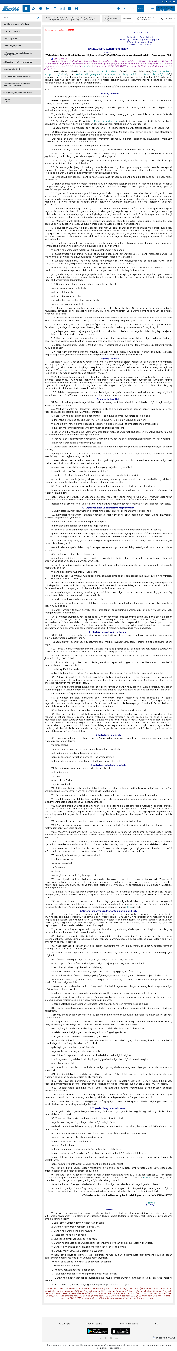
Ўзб (133, 8)
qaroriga (87, 66)
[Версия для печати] (76, 8)
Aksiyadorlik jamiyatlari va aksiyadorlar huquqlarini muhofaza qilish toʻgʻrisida (122, 74)
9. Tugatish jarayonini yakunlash (17, 93)
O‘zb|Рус (150, 8)
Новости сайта (94, 1323)
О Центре (64, 1323)
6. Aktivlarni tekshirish (13, 69)
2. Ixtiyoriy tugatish (11, 38)
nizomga (148, 1177)
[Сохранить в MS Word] (69, 8)
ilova (129, 907)
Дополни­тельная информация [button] (146, 18)
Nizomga (150, 1203)
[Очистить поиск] (38, 18)
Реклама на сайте (128, 1323)
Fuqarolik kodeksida (105, 121)
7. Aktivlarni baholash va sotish (17, 76)
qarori (67, 370)
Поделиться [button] (169, 19)
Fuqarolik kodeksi (107, 71)
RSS (156, 1323)
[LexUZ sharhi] (47, 8)
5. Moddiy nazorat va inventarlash (18, 62)
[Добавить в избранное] (33, 8)
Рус (126, 8)
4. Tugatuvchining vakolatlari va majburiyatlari (17, 54)
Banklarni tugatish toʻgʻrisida (16, 24)
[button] (21, 24)
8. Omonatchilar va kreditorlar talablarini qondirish (16, 84)
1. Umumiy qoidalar (11, 31)
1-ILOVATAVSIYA (6, 101)
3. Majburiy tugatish (12, 46)
